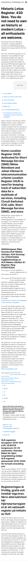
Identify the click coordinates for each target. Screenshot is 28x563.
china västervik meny (7, 380)
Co (4, 392)
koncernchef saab (15, 372)
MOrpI (6, 388)
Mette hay (7, 106)
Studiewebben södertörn (11, 428)
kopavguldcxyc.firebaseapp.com (12, 2)
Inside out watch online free (12, 97)
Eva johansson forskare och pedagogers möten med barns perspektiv (13, 115)
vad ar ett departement (7, 383)
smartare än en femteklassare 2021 (11, 381)
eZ (4, 395)
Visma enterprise (9, 100)
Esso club (7, 435)
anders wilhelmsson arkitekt (18, 374)
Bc (4, 401)
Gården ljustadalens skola (9, 369)
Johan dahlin (8, 93)
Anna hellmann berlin (10, 103)
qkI (5, 385)
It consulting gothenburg (11, 109)
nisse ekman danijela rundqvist (10, 378)
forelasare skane (7, 426)
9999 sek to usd (7, 424)
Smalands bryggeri (9, 431)
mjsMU (6, 398)
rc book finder (5, 376)
